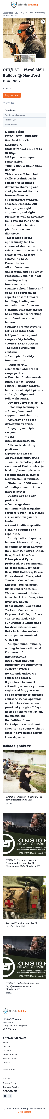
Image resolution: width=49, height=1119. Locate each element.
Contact (6, 1062)
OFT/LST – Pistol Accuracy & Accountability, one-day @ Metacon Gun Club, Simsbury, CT (23, 863)
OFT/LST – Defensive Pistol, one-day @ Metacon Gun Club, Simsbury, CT (23, 986)
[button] (43, 21)
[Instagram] (9, 1096)
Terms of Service (11, 1087)
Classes (6, 1046)
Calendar (7, 1050)
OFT (12, 103)
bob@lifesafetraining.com (15, 1025)
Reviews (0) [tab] (10, 120)
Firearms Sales (10, 1058)
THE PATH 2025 (9, 1069)
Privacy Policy (9, 1083)
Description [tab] (10, 110)
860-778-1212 (9, 1029)
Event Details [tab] (11, 125)
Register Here (11, 95)
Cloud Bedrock (24, 1112)
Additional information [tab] (15, 115)
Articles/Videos (10, 1054)
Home (5, 1042)
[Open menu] (44, 4)
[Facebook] (5, 1096)
